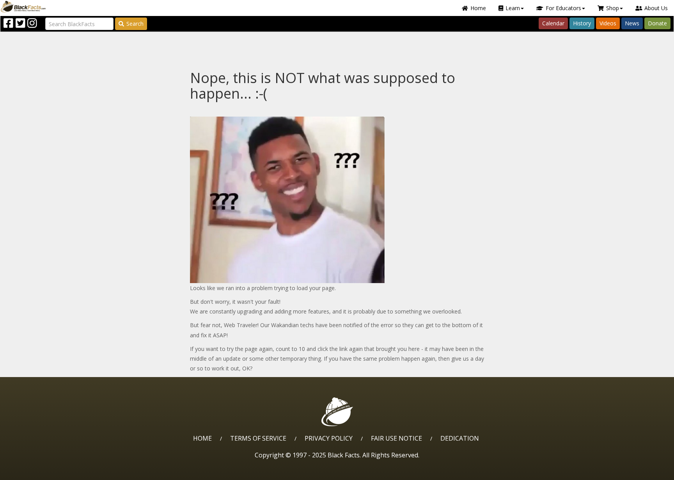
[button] (39, 471)
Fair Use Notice (396, 438)
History (582, 23)
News (632, 23)
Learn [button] (513, 8)
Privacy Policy (329, 438)
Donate (657, 23)
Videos (608, 23)
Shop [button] (612, 8)
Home (478, 8)
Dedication (459, 438)
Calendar (553, 23)
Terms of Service (258, 438)
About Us (656, 8)
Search (135, 23)
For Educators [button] (563, 8)
